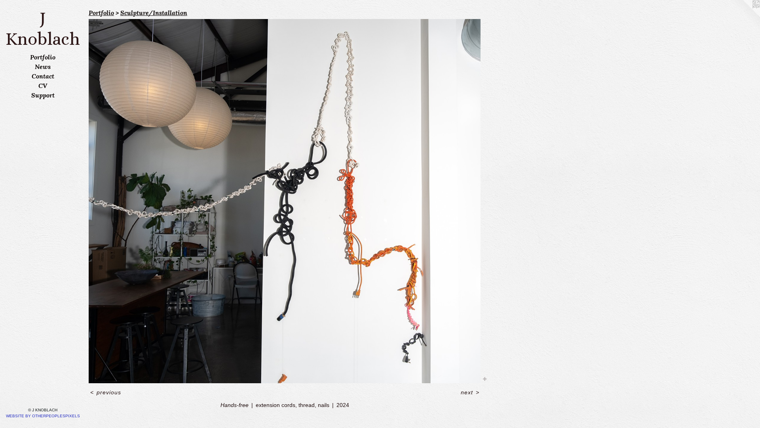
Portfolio (42, 57)
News (43, 67)
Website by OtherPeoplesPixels (43, 416)
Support (43, 95)
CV (42, 86)
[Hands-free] (285, 201)
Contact (43, 76)
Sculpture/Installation (153, 13)
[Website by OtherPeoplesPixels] (744, 16)
